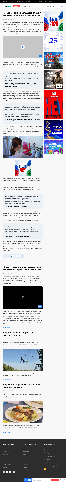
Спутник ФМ (15, 1)
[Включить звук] (40, 306)
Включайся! (47, 462)
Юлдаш (21, 1)
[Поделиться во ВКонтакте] (14, 256)
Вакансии (5, 454)
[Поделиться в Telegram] (19, 256)
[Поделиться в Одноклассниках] (17, 256)
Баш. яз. (52, 6)
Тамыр (40, 1)
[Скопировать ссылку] (22, 256)
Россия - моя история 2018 (51, 466)
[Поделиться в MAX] (12, 256)
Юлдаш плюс (28, 1)
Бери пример (47, 459)
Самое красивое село (49, 456)
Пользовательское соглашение (11, 461)
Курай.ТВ (50, 1)
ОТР (24, 474)
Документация (6, 464)
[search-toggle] (61, 6)
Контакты (5, 457)
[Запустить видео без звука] (40, 56)
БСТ (9, 1)
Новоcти (5, 1)
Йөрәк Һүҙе (47, 453)
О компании (6, 451)
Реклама (5, 467)
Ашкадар (35, 1)
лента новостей (26, 6)
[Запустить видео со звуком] (23, 47)
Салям (44, 1)
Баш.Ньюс (5, 448)
